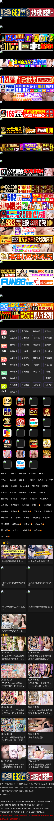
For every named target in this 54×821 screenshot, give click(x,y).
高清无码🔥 (26, 530)
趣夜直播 (14, 499)
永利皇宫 (25, 505)
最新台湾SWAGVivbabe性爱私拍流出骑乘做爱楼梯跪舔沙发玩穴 (13, 767)
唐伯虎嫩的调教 (35, 737)
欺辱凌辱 (13, 351)
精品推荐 (13, 331)
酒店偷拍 (13, 492)
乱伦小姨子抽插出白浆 (12, 630)
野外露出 (48, 351)
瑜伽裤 (36, 364)
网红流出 (37, 351)
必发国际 (33, 499)
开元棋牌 (22, 473)
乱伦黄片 (41, 492)
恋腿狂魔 (48, 358)
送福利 (32, 480)
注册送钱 (13, 480)
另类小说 (13, 391)
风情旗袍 (13, 364)
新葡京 (40, 480)
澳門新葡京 (15, 505)
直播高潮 (35, 486)
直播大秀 (46, 517)
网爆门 (48, 371)
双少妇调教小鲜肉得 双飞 (40, 606)
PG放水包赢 (24, 486)
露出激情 (25, 371)
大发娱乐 (4, 505)
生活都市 (13, 385)
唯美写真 (37, 371)
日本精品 (25, 338)
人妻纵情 (37, 385)
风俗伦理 (48, 385)
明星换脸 (25, 364)
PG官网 (13, 473)
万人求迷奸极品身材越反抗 (13, 608)
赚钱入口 (16, 530)
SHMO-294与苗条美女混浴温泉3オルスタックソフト (40, 713)
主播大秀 (22, 492)
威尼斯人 (4, 473)
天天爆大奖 (48, 511)
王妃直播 (32, 492)
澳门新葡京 (44, 499)
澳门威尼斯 (5, 524)
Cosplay (37, 338)
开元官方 (37, 511)
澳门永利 (41, 473)
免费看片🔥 (36, 505)
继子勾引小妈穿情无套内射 (13, 584)
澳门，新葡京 (16, 517)
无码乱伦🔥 (26, 511)
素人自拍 (48, 338)
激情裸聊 (4, 511)
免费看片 (27, 517)
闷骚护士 (48, 364)
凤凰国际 (14, 486)
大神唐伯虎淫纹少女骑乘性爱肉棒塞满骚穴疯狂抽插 (40, 767)
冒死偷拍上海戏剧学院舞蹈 (40, 584)
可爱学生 (37, 358)
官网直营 (32, 473)
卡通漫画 (13, 371)
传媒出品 (13, 378)
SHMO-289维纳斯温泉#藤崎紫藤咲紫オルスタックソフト (13, 659)
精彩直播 (45, 486)
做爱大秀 (36, 517)
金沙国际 (4, 517)
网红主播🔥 (5, 536)
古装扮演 (13, 358)
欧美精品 (37, 331)
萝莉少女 (48, 331)
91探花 (25, 351)
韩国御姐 (25, 344)
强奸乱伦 (25, 331)
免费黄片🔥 (15, 511)
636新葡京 (47, 505)
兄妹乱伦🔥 (39, 524)
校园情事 (25, 385)
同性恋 (48, 378)
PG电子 (4, 480)
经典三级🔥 (16, 524)
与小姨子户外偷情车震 (38, 561)
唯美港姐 (37, 344)
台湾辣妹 (13, 344)
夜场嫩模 (23, 499)
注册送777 (23, 480)
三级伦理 (13, 338)
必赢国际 (4, 486)
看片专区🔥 (5, 530)
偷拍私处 (4, 499)
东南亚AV (48, 344)
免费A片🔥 (28, 524)
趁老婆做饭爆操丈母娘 (12, 561)
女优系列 (25, 358)
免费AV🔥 (38, 530)
